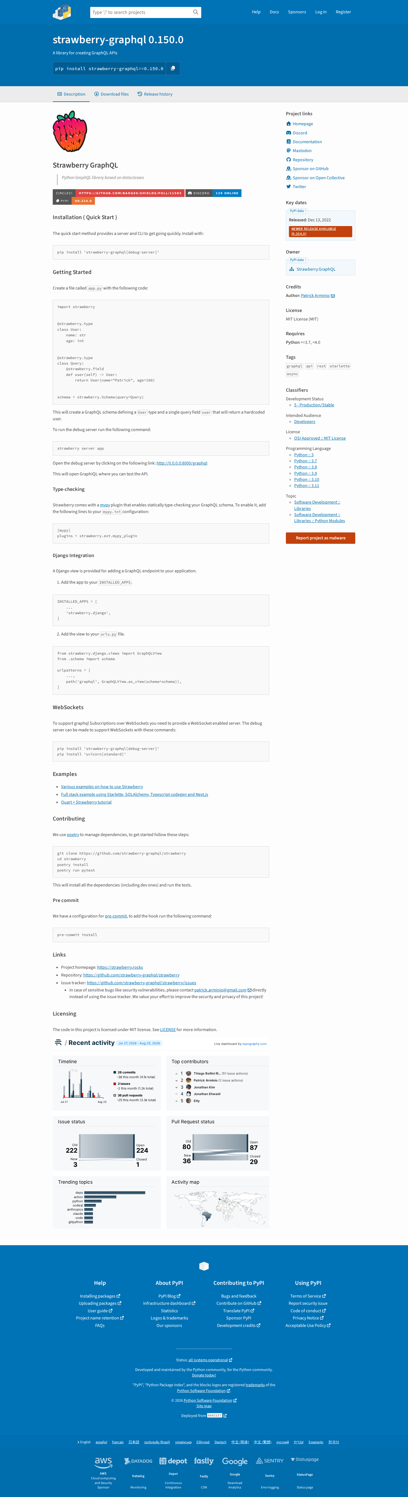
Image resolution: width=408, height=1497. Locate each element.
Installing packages (97, 1296)
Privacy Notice (306, 1318)
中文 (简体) (240, 1442)
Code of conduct (306, 1311)
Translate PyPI (236, 1311)
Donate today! (204, 1375)
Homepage (303, 124)
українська (183, 1442)
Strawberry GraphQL (316, 269)
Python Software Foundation (201, 1391)
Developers (304, 422)
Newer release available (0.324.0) (313, 231)
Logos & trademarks (169, 1318)
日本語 (134, 1442)
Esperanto (316, 1442)
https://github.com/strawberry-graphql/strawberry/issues (141, 983)
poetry (73, 835)
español (101, 1442)
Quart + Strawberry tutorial (86, 802)
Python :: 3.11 (306, 486)
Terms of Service (305, 1296)
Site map (204, 1406)
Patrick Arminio (315, 296)
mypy (105, 505)
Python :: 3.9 (305, 473)
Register (343, 12)
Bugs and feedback (238, 1296)
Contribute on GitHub (236, 1303)
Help (256, 12)
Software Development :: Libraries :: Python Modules (319, 518)
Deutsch (220, 1442)
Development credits (236, 1325)
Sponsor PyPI (238, 1318)
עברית (299, 1442)
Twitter (299, 187)
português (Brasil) (157, 1442)
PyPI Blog (167, 1296)
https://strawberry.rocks (120, 967)
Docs (274, 12)
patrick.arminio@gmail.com (220, 990)
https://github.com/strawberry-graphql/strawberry (131, 975)
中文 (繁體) (262, 1442)
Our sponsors (169, 1325)
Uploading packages (98, 1303)
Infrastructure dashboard (167, 1303)
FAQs (100, 1325)
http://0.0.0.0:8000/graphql (182, 463)
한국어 (333, 1442)
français (118, 1442)
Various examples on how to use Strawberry (102, 787)
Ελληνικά (203, 1442)
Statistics (169, 1311)
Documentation (307, 142)
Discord (300, 133)
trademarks (255, 1385)
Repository (303, 160)
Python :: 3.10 (306, 479)
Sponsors (297, 12)
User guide (98, 1311)
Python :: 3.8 (305, 467)
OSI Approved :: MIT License (320, 438)
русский (282, 1442)
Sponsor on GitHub (311, 169)
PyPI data (297, 210)
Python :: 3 (304, 455)
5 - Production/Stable (314, 405)
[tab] (71, 94)
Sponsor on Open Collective (319, 178)
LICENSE (168, 1030)
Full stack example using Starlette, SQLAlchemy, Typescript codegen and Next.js (134, 794)
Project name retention (97, 1318)
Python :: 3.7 (305, 461)
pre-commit (116, 916)
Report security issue (308, 1303)
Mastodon (302, 151)
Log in (321, 12)
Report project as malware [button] (321, 538)
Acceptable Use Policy (306, 1325)
